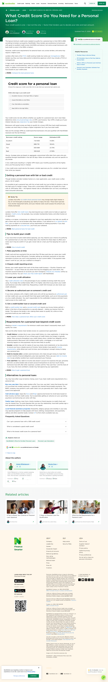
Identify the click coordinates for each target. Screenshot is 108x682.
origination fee (24, 122)
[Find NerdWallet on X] (79, 580)
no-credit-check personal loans (31, 199)
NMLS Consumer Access (52, 590)
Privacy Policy (53, 631)
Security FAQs (67, 544)
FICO (24, 56)
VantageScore (55, 56)
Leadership (49, 544)
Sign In (92, 3)
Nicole (52, 464)
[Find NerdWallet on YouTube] (83, 580)
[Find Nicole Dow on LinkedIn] (52, 467)
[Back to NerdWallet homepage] (6, 10)
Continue (33, 675)
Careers (48, 546)
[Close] (105, 668)
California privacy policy (84, 551)
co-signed (58, 221)
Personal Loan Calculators (46, 441)
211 (35, 413)
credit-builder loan (16, 307)
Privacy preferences (85, 555)
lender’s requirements (19, 325)
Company (49, 541)
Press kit (49, 565)
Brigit (35, 394)
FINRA (67, 627)
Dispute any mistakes (53, 271)
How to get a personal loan (21, 370)
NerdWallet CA (67, 673)
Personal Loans (14, 10)
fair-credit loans (23, 212)
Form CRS (64, 630)
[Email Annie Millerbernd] (17, 467)
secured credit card (33, 307)
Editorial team (50, 560)
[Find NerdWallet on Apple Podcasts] (89, 580)
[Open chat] (103, 677)
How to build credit (18, 247)
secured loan (25, 225)
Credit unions (16, 214)
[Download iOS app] (19, 581)
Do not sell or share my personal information (86, 558)
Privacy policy (83, 548)
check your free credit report (32, 273)
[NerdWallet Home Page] (8, 3)
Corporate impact (51, 549)
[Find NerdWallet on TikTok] (92, 580)
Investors (49, 568)
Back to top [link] (11, 453)
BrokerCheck (61, 634)
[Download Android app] (19, 590)
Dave (28, 394)
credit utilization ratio (16, 281)
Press (48, 563)
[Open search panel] (85, 3)
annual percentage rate (24, 120)
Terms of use (83, 541)
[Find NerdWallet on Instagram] (86, 580)
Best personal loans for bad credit (23, 229)
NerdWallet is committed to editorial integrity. (87, 44)
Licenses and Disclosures (66, 590)
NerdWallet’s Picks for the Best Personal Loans (20, 441)
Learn (24, 10)
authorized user (61, 294)
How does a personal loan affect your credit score (28, 317)
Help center (66, 541)
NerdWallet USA (53, 673)
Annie (22, 464)
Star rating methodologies (50, 557)
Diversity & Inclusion (52, 551)
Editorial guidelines (52, 553)
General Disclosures (67, 632)
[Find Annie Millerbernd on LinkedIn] (20, 467)
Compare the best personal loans (23, 73)
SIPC (71, 627)
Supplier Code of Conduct (84, 544)
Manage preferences (19, 675)
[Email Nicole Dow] (49, 467)
